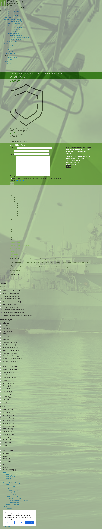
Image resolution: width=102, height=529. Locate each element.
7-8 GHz (6, 459)
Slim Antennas (8, 372)
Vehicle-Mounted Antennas (12, 358)
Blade (6, 339)
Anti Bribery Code (15, 257)
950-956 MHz (8, 426)
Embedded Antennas (11, 364)
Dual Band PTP (9, 470)
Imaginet (17, 274)
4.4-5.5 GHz (8, 410)
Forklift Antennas (9, 345)
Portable (6, 328)
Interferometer (8, 331)
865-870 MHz (8, 415)
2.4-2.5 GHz (8, 429)
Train (5, 402)
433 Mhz (7, 412)
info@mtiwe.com (71, 164)
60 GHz (6, 464)
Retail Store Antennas (11, 353)
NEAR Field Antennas (11, 361)
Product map (14, 254)
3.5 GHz (7, 448)
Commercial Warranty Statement (20, 245)
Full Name (13, 148)
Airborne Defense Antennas (14, 309)
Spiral (6, 336)
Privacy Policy (20, 180)
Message (13, 176)
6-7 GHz (6, 456)
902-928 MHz (8, 423)
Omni (6, 399)
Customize (9, 522)
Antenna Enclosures (11, 296)
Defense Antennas (10, 307)
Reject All (19, 522)
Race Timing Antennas (11, 350)
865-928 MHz (8, 418)
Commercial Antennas (12, 302)
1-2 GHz (7, 442)
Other (6, 323)
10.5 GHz (7, 461)
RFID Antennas (9, 304)
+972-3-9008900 (74, 160)
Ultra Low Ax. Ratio (10, 377)
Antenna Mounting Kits (12, 298)
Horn (6, 326)
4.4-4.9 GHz (8, 450)
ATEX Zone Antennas (11, 356)
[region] (19, 518)
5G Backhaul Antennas (12, 291)
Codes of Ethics (15, 242)
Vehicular (7, 397)
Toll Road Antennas (10, 342)
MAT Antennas (8, 383)
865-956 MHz (8, 420)
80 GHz (6, 467)
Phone (12, 154)
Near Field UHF (9, 431)
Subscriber (8, 391)
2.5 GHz (7, 445)
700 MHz (7, 437)
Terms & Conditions (16, 248)
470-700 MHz (8, 434)
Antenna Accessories (11, 293)
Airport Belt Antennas (10, 347)
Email (12, 151)
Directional (8, 388)
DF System (7, 334)
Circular (7, 386)
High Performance (10, 375)
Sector (7, 394)
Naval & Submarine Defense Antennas (18, 315)
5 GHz (6, 453)
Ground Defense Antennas (14, 312)
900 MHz (7, 440)
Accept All (29, 522)
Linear (6, 380)
